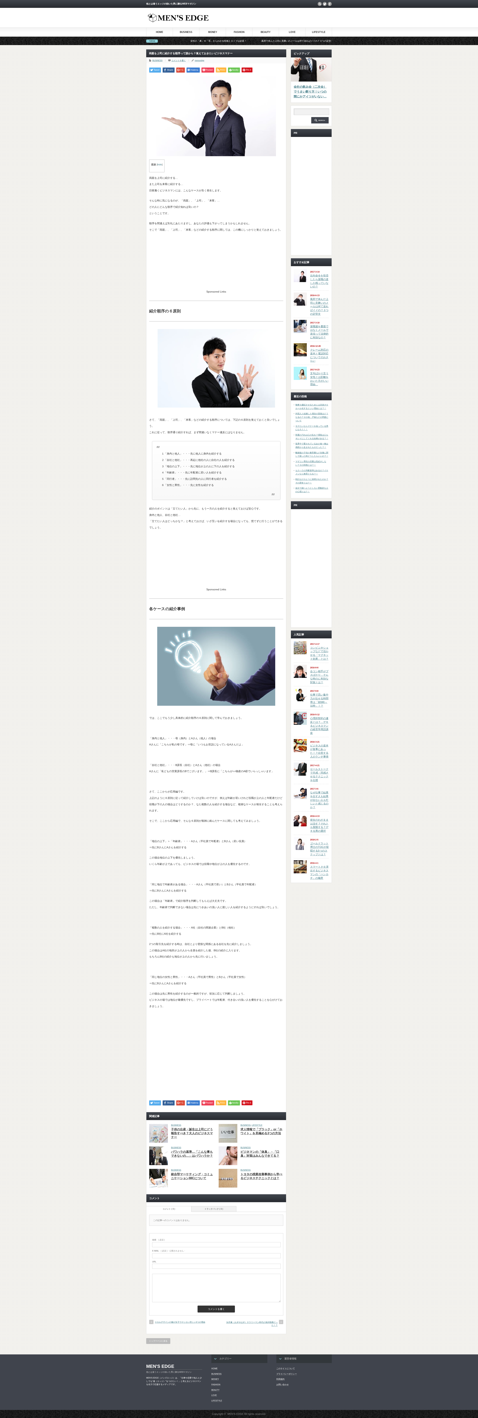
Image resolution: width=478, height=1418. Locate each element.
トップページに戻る (158, 1341)
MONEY (212, 32)
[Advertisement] (288, 17)
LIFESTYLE (318, 32)
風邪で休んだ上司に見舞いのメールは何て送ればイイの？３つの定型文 (225, 41)
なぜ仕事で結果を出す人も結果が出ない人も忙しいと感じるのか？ (319, 800)
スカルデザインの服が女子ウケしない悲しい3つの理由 (180, 1322)
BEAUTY (266, 32)
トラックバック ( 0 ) (213, 1209)
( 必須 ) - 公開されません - (168, 1251)
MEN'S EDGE (160, 1366)
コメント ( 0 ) (169, 1209)
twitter (325, 4)
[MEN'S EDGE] (178, 21)
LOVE (292, 32)
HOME (159, 32)
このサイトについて (285, 1368)
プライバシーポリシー (286, 1374)
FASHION (239, 32)
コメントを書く (178, 60)
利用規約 (280, 1379)
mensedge (199, 60)
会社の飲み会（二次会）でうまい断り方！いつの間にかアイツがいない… (310, 91)
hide (159, 164)
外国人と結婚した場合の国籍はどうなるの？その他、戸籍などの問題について (311, 417)
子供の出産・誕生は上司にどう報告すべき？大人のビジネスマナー (192, 1133)
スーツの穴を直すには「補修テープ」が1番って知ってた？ (306, 41)
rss (320, 4)
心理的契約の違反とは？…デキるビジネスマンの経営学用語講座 (319, 726)
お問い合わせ (282, 1384)
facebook (330, 4)
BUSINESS (186, 32)
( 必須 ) (158, 1240)
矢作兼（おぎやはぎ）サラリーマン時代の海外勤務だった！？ (252, 1323)
